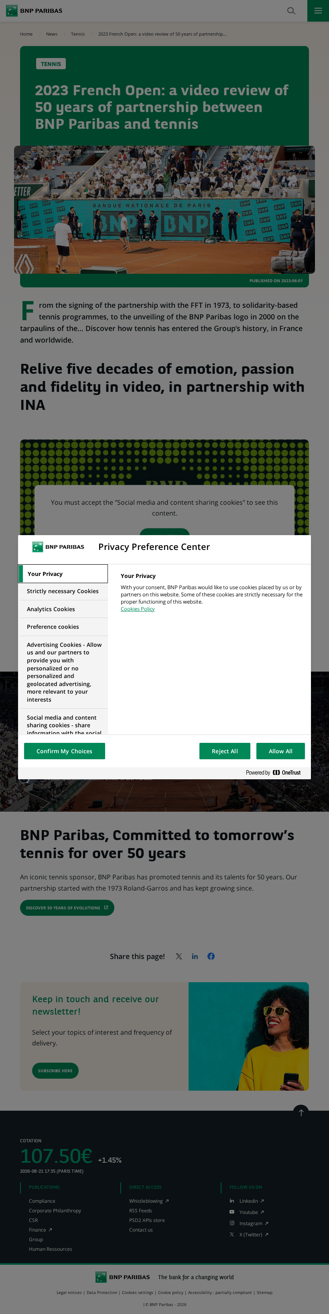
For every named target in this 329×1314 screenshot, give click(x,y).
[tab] (63, 574)
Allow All (280, 751)
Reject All (225, 751)
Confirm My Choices (65, 751)
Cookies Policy (138, 608)
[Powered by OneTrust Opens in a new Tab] (276, 773)
